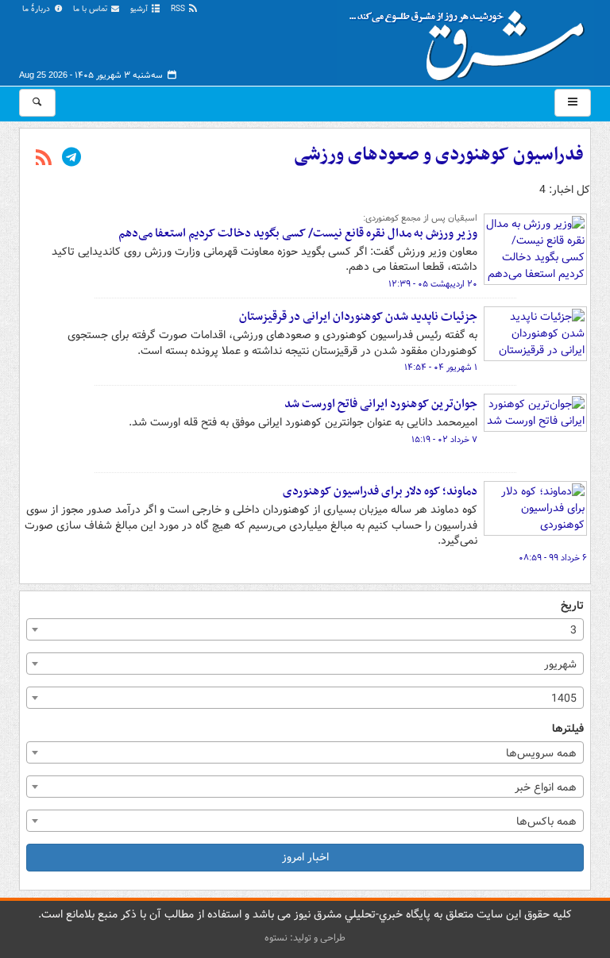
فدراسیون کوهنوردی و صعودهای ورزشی (439, 155)
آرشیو (140, 9)
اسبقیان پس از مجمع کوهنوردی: (420, 218)
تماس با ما (91, 9)
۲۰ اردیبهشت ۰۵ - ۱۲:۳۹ (432, 284)
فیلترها (568, 729)
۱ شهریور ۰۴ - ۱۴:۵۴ (440, 367)
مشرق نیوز (472, 39)
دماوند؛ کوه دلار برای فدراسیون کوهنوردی (380, 491)
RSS (179, 9)
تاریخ (572, 606)
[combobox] (305, 629)
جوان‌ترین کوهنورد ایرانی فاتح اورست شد (380, 404)
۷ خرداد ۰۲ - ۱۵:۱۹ (444, 440)
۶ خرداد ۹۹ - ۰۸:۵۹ (553, 558)
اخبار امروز (305, 857)
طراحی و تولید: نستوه (305, 937)
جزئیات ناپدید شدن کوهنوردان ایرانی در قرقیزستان (358, 316)
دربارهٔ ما (37, 9)
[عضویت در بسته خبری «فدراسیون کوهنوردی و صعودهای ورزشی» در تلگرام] (71, 158)
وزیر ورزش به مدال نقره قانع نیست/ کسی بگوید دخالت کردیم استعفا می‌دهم (297, 233)
